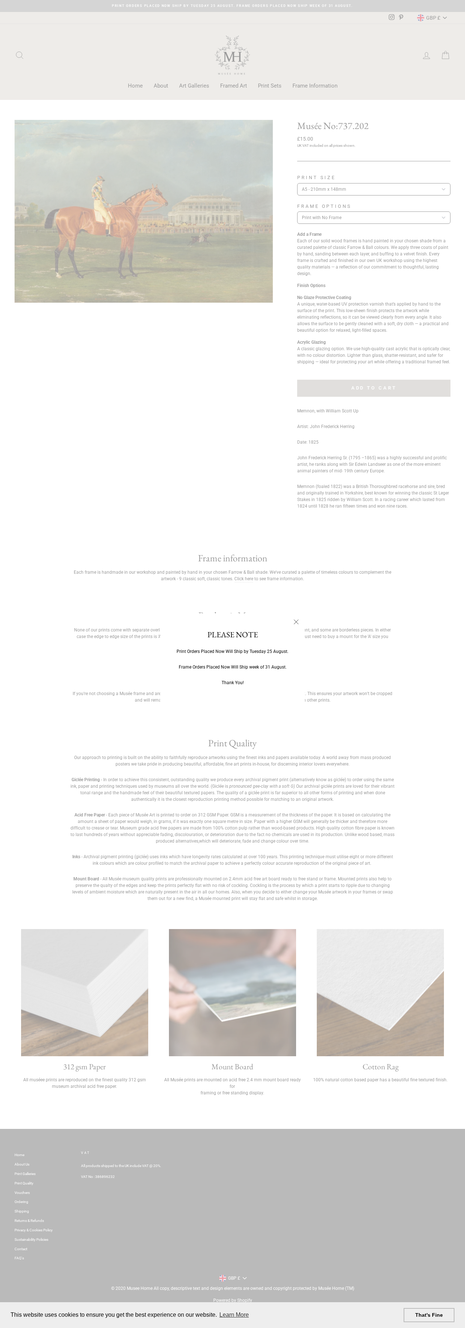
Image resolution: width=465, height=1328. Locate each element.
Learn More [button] (234, 1315)
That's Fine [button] (429, 1315)
